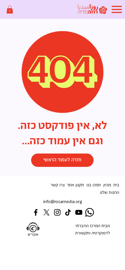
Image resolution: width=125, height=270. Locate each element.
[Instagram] (57, 212)
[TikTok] (68, 212)
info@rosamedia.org (62, 202)
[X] (46, 212)
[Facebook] (35, 212)
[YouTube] (78, 212)
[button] (9, 9)
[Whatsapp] (89, 212)
